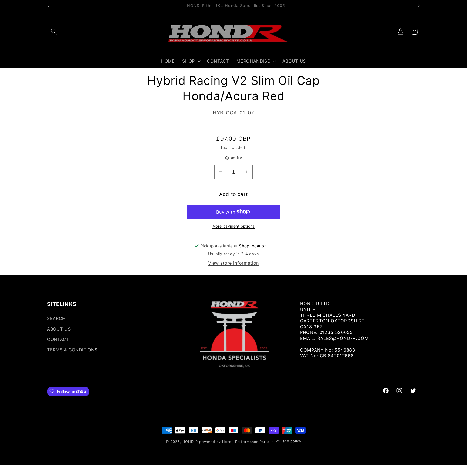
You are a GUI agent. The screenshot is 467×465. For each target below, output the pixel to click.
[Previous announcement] (48, 6)
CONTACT (58, 339)
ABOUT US (59, 329)
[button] (54, 32)
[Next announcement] (419, 6)
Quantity (233, 157)
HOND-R (190, 442)
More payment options (233, 226)
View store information (233, 263)
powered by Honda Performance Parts (234, 442)
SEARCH (56, 318)
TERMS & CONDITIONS (72, 349)
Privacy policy (288, 441)
